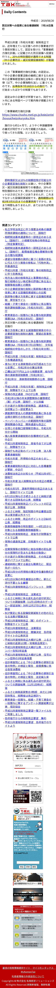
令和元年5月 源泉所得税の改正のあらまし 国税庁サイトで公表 (29, 490)
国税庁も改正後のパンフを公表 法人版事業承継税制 (28, 452)
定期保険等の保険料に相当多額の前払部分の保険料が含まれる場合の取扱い (28, 550)
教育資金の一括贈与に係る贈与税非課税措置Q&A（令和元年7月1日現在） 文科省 (29, 342)
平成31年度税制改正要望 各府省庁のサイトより (28, 723)
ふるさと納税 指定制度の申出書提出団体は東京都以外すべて (28, 513)
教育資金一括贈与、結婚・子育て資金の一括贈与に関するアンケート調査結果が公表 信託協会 (29, 703)
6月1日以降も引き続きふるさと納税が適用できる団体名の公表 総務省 (28, 497)
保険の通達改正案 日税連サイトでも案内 (28, 543)
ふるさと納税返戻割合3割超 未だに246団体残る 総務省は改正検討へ (28, 693)
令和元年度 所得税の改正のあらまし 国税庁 (28, 460)
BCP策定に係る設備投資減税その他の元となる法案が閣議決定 (29, 614)
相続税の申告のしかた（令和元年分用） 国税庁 (29, 350)
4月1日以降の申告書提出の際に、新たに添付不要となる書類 (28, 580)
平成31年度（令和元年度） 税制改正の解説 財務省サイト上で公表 (28, 388)
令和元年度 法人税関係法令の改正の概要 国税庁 (30, 482)
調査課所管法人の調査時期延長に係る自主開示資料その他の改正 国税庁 (28, 414)
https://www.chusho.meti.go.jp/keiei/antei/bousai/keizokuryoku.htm (28, 116)
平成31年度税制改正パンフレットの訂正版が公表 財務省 (28, 505)
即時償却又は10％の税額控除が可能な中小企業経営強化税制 (26, 181)
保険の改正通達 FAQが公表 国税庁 (26, 394)
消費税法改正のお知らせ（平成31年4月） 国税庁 (29, 475)
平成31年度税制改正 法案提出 (23, 628)
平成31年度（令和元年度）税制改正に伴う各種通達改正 (28, 358)
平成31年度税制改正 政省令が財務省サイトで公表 (28, 535)
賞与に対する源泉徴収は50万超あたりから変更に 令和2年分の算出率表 (28, 365)
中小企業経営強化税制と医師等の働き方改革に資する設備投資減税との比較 (28, 290)
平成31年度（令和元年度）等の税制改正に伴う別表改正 (28, 272)
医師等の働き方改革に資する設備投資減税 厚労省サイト (28, 298)
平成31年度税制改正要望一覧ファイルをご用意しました (28, 712)
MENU (51, 4)
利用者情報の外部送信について (28, 976)
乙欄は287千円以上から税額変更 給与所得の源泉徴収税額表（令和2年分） (29, 373)
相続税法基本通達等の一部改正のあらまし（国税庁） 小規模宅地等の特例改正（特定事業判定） (28, 240)
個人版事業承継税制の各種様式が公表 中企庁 (28, 437)
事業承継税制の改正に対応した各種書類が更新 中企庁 (28, 467)
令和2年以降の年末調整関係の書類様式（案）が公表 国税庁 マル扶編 (27, 399)
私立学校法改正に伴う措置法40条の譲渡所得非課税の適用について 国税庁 (28, 231)
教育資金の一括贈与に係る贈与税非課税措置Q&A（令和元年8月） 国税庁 (28, 316)
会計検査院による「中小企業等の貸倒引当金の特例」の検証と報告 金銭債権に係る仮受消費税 (29, 665)
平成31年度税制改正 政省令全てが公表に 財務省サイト (28, 445)
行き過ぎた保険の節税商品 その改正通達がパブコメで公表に (28, 558)
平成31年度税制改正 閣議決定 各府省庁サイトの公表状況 (28, 633)
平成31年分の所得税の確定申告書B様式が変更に (29, 573)
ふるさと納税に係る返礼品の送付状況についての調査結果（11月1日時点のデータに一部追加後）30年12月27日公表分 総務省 (29, 603)
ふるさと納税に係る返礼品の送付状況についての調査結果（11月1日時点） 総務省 (28, 684)
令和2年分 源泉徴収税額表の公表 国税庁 (29, 380)
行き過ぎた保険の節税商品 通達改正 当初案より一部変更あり (28, 407)
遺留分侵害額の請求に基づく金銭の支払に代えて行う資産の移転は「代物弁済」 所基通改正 (29, 262)
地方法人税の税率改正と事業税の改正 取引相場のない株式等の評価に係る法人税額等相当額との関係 (28, 281)
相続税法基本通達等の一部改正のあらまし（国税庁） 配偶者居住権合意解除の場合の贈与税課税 (29, 251)
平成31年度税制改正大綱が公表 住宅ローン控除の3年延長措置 (28, 656)
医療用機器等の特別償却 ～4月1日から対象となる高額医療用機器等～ (28, 528)
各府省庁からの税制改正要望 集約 (25, 718)
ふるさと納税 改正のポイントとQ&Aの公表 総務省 (28, 520)
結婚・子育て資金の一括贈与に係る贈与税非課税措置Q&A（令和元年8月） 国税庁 (28, 307)
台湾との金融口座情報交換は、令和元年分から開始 (28, 430)
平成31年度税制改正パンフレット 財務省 (28, 588)
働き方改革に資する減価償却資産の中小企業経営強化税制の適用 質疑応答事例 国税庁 (29, 333)
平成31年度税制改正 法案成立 (23, 594)
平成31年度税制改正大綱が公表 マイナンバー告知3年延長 (28, 648)
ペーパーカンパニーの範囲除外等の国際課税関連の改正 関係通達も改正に (28, 422)
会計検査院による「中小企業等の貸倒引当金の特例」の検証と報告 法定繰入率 (29, 675)
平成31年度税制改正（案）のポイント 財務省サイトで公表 (28, 622)
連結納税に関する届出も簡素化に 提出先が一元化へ (28, 565)
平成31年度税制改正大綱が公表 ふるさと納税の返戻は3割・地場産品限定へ (28, 641)
